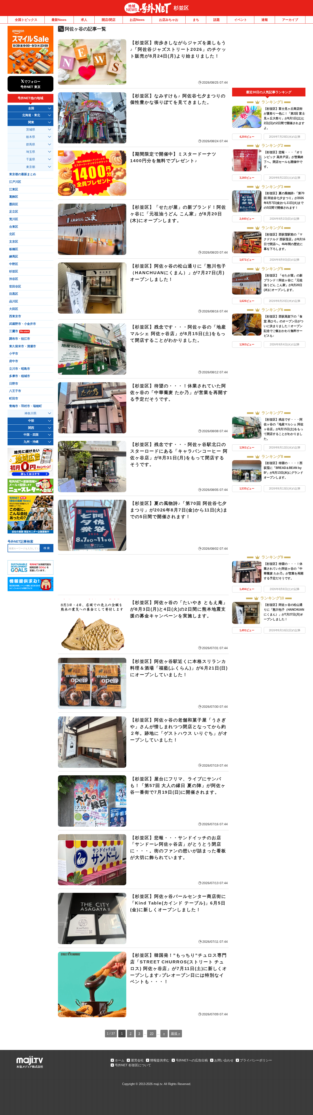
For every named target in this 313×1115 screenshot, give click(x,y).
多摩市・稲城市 (19, 376)
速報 (264, 20)
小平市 (13, 353)
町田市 (13, 398)
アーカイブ (290, 20)
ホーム (119, 1060)
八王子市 (15, 391)
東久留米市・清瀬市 (22, 346)
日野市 (13, 383)
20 (152, 1033)
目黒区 (13, 293)
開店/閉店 (108, 20)
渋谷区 (13, 279)
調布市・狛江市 (19, 338)
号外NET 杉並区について (133, 1065)
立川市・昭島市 (19, 368)
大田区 (13, 309)
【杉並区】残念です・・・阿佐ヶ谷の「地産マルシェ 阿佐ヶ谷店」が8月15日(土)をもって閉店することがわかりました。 (283, 429)
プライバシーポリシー (256, 1060)
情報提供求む (159, 1060)
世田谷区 (15, 286)
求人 (84, 20)
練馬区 (13, 256)
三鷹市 (19, 331)
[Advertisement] (143, 575)
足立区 (13, 211)
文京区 (13, 241)
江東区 (13, 189)
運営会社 (137, 1060)
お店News (137, 20)
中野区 (13, 264)
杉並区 (181, 8)
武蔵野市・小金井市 (22, 323)
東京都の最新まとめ (22, 174)
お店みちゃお (168, 20)
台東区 (13, 226)
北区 (12, 234)
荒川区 (13, 219)
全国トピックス (26, 20)
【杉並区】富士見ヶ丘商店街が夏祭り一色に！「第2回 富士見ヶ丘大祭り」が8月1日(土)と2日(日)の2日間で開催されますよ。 (284, 118)
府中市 (13, 361)
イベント (240, 20)
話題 (216, 20)
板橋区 (13, 249)
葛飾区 (13, 196)
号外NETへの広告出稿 (192, 1060)
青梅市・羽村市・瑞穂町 (25, 406)
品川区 (13, 301)
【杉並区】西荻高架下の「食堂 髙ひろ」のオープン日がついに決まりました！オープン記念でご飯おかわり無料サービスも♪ (283, 326)
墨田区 (13, 204)
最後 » (175, 1033)
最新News (59, 20)
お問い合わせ (223, 1060)
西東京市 (15, 316)
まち (196, 20)
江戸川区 (15, 181)
